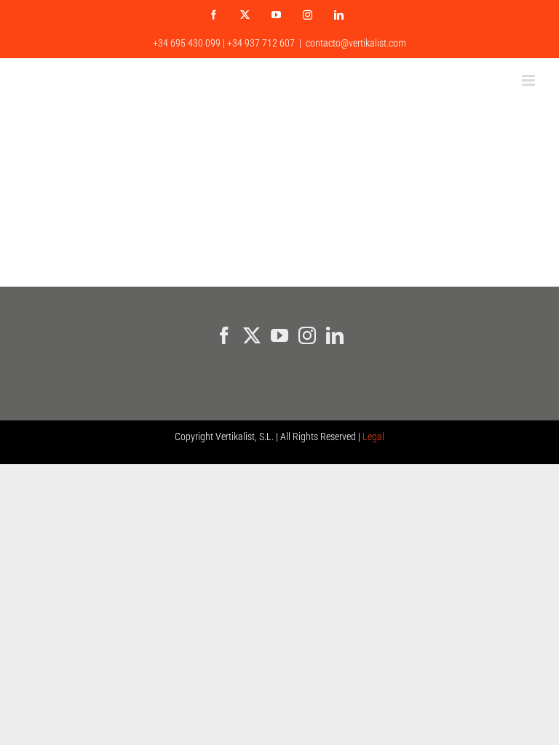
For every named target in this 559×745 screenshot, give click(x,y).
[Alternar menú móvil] (529, 80)
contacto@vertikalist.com (356, 43)
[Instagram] (307, 335)
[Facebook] (224, 335)
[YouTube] (279, 335)
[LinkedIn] (335, 335)
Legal (373, 436)
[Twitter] (252, 335)
